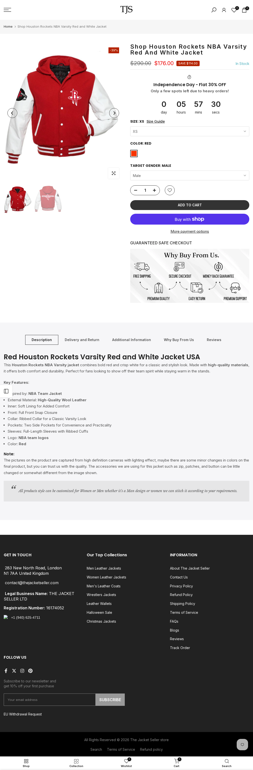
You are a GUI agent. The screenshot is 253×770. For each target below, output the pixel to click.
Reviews (214, 339)
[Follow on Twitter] (14, 671)
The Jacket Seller (144, 740)
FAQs (174, 621)
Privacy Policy (181, 586)
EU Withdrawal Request (23, 714)
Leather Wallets (99, 603)
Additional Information (131, 339)
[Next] (114, 113)
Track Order (180, 648)
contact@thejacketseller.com (32, 582)
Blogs (174, 630)
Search (96, 749)
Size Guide (156, 121)
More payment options (189, 231)
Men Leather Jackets (104, 568)
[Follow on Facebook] (6, 671)
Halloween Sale (99, 612)
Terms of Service (184, 612)
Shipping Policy (182, 603)
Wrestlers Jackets (101, 595)
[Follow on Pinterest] (30, 671)
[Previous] (12, 113)
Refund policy (151, 749)
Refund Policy (181, 595)
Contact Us (179, 577)
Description (42, 339)
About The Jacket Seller (190, 568)
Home (8, 26)
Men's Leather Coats (104, 586)
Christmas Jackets (101, 621)
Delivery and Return (82, 339)
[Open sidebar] (6, 391)
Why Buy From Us (179, 339)
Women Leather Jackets (106, 577)
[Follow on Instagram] (22, 671)
